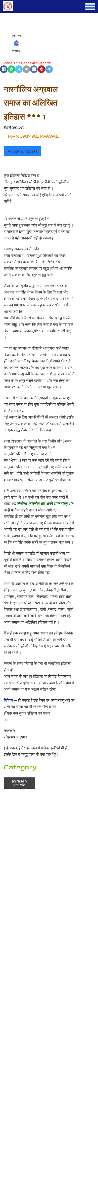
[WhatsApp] (11, 69)
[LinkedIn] (34, 69)
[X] (19, 69)
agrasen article (19, 783)
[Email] (26, 69)
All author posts (22, 151)
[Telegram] (49, 69)
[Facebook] (4, 69)
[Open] (90, 6)
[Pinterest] (41, 69)
